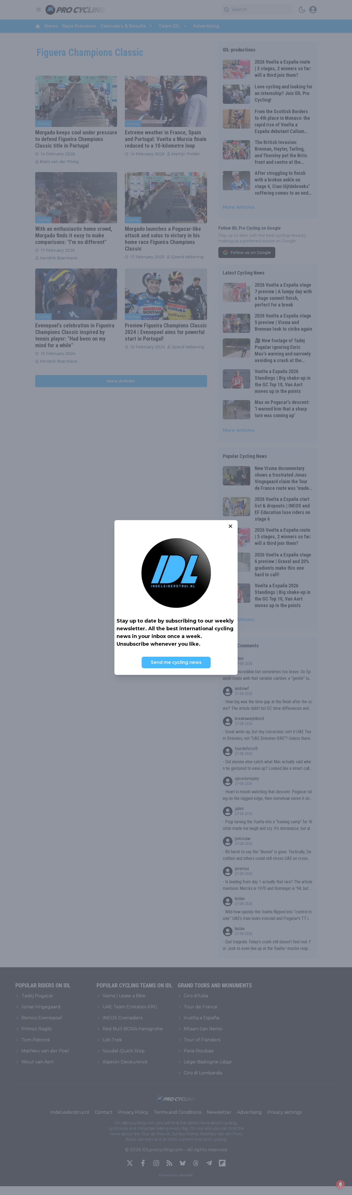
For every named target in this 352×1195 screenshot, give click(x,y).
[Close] (230, 526)
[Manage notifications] (340, 1184)
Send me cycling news (176, 662)
